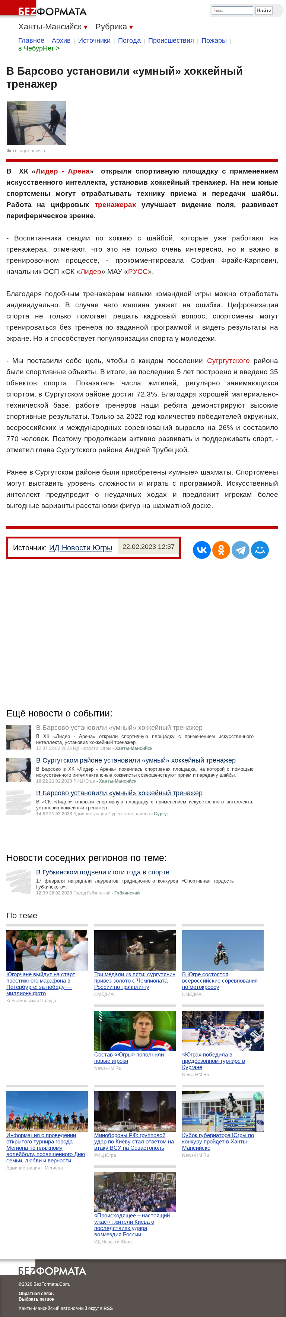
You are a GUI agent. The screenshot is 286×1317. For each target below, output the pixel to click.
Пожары (214, 40)
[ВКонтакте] (202, 550)
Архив (61, 40)
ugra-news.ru (33, 150)
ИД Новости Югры (80, 548)
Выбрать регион (36, 1299)
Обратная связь (36, 1293)
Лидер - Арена (63, 171)
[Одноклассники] (221, 550)
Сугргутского (228, 361)
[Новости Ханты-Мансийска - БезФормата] (44, 9)
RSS (108, 1308)
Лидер (90, 271)
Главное (31, 40)
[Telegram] (241, 550)
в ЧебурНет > (39, 48)
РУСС (138, 271)
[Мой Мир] (260, 550)
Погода (129, 40)
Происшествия (171, 40)
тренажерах (115, 204)
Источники (94, 40)
